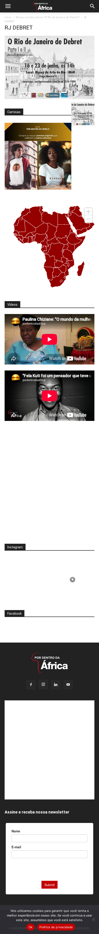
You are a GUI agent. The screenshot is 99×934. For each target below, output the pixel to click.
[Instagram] (43, 684)
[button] (7, 6)
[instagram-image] (26, 578)
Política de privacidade (56, 927)
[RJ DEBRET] (49, 98)
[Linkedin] (55, 684)
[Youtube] (68, 684)
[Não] (93, 919)
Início (8, 17)
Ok (31, 927)
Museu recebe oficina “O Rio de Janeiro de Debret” (48, 17)
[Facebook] (30, 684)
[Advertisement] (49, 485)
